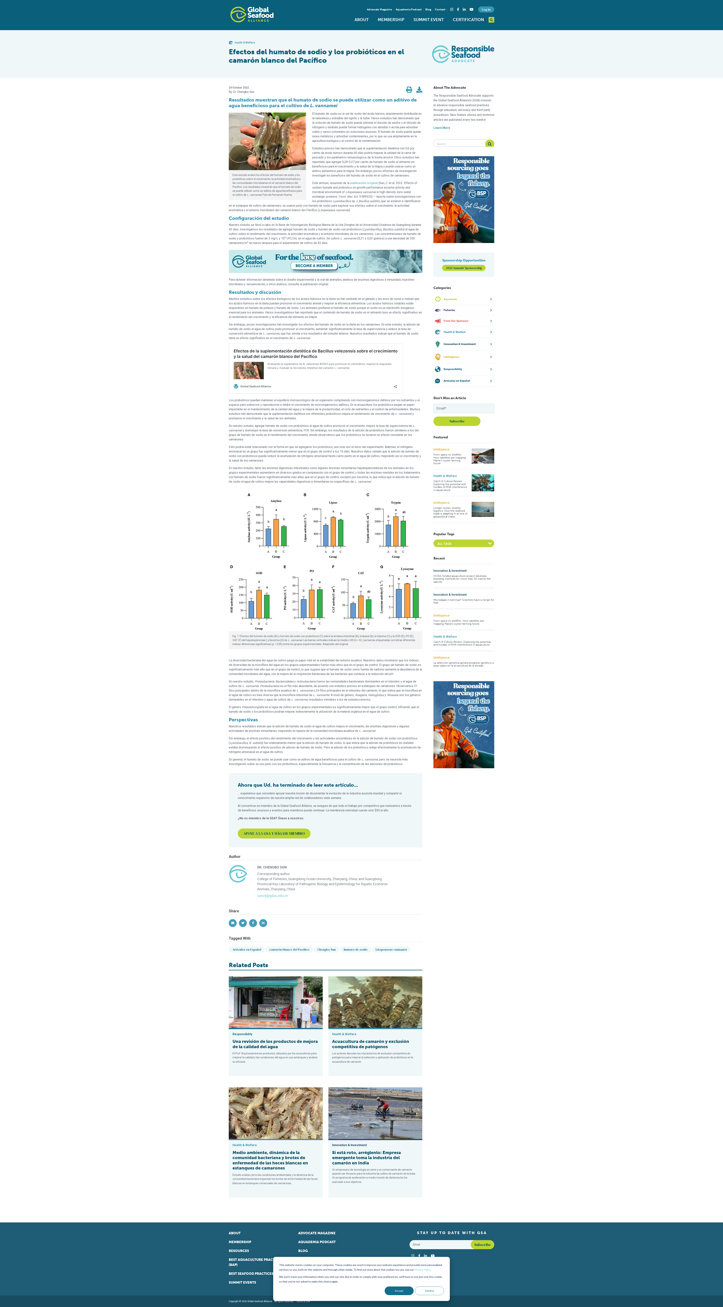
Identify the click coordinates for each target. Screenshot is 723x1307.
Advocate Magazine (379, 9)
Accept (399, 1290)
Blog (428, 9)
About (362, 19)
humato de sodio (356, 949)
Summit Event (428, 19)
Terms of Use (303, 1301)
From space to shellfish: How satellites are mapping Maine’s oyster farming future (449, 459)
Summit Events (242, 1282)
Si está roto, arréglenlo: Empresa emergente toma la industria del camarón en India (366, 1158)
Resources (239, 1251)
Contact (440, 9)
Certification (468, 19)
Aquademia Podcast (409, 9)
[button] (409, 90)
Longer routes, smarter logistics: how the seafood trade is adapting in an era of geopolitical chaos (450, 512)
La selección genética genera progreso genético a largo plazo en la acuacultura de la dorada (463, 664)
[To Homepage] (252, 14)
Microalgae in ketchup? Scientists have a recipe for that (463, 601)
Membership (391, 19)
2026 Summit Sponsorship (464, 268)
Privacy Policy (422, 1269)
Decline (429, 1290)
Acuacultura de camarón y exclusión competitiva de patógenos (370, 1044)
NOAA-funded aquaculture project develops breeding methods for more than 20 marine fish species (462, 579)
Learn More (441, 128)
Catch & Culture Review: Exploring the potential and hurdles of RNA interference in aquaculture (450, 485)
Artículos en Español (247, 949)
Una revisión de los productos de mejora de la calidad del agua (275, 1044)
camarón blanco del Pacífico (289, 949)
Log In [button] (486, 9)
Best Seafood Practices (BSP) (256, 1274)
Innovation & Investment (450, 570)
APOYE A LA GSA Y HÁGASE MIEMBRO (274, 833)
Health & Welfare (445, 476)
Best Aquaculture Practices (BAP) (255, 1262)
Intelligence (441, 449)
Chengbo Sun (326, 949)
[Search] (489, 144)
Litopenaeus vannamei (391, 949)
